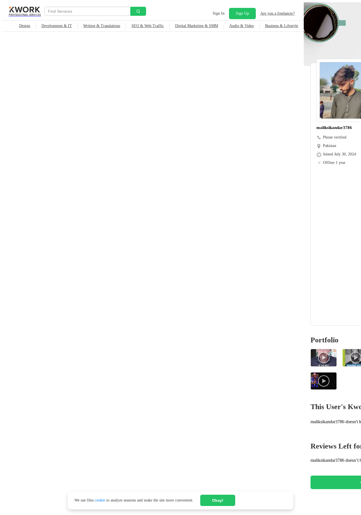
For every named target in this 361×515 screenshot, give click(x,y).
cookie (100, 500)
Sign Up (242, 13)
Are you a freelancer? (277, 13)
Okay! (217, 500)
